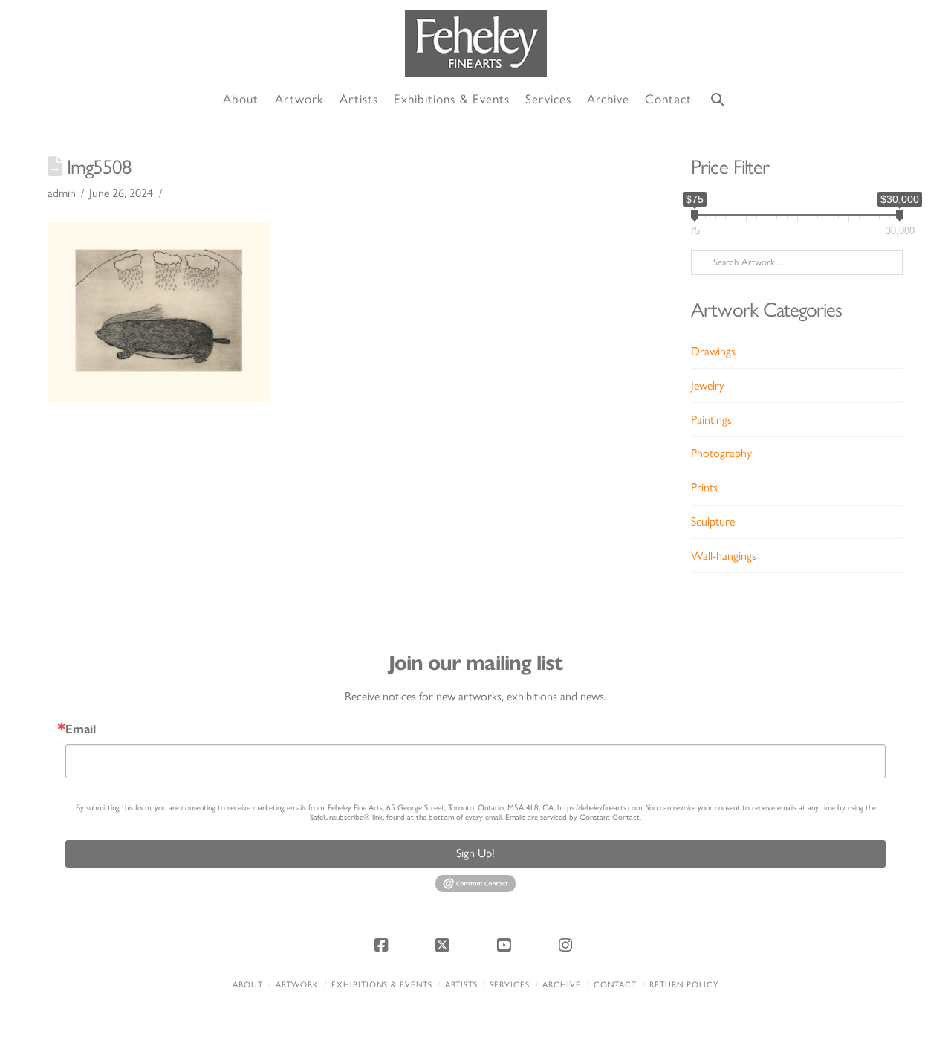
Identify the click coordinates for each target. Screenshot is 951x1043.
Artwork (297, 984)
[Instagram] (568, 945)
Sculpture (713, 521)
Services (510, 984)
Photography (721, 453)
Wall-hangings (723, 556)
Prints (704, 487)
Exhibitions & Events (381, 984)
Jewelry (707, 385)
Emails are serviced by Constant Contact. (573, 817)
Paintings (711, 420)
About (248, 984)
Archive (561, 984)
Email (80, 729)
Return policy (683, 984)
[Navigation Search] (717, 100)
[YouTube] (506, 945)
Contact (615, 984)
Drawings (713, 351)
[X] (445, 945)
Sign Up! (475, 853)
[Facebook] (383, 945)
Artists (461, 984)
